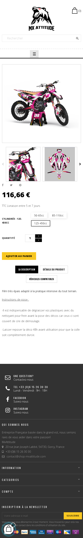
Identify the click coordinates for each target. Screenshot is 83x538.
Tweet (11, 185)
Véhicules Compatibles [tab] (41, 279)
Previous (3, 164)
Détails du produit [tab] (54, 269)
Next (80, 164)
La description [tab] (26, 269)
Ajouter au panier (19, 256)
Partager (2, 185)
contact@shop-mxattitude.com (26, 456)
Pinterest (20, 185)
